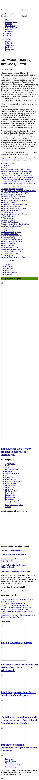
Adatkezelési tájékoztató (13, 765)
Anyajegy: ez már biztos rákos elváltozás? (15, 224)
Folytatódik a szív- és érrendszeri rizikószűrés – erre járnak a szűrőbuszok (19, 667)
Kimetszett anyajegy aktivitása (11, 236)
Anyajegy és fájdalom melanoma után (14, 204)
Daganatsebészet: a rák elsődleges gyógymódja (17, 175)
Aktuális (8, 33)
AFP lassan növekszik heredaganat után (15, 571)
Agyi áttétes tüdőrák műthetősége (13, 550)
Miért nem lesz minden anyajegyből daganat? (16, 169)
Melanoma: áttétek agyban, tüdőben (13, 257)
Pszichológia (9, 49)
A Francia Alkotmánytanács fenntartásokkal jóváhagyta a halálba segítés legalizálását (16, 608)
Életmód (8, 41)
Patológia (8, 47)
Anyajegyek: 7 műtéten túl (10, 222)
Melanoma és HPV (7, 245)
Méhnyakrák (9, 487)
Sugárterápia (9, 45)
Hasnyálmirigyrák (11, 479)
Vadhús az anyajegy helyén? (10, 198)
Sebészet (8, 39)
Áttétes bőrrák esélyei (8, 216)
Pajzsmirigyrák (10, 495)
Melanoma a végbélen (8, 243)
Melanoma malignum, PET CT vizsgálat (14, 193)
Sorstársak (8, 30)
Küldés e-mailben (11, 272)
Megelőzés (9, 20)
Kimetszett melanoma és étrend (11, 251)
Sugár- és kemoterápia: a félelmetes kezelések (16, 171)
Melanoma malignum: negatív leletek (13, 208)
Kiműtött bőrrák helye (8, 238)
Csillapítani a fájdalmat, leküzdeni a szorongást (17, 177)
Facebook (8, 266)
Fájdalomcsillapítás (11, 28)
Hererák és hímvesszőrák (13, 481)
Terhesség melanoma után (10, 247)
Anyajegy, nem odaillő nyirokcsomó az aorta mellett (18, 191)
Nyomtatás (9, 274)
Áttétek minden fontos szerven (11, 240)
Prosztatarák (9, 499)
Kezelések (8, 24)
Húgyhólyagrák (10, 483)
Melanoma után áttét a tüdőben (11, 210)
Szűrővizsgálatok (11, 22)
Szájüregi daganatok (12, 501)
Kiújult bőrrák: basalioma (9, 234)
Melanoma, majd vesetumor (10, 206)
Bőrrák (7, 466)
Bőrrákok (4, 167)
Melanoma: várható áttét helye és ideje (14, 214)
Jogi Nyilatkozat (10, 761)
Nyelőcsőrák (9, 493)
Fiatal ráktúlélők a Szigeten (16, 642)
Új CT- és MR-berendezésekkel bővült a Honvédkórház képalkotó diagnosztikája (14, 604)
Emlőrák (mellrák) (11, 469)
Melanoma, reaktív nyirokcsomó (12, 189)
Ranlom (19, 774)
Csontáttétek (9, 468)
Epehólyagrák (10, 471)
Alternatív (8, 35)
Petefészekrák (10, 497)
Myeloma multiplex (12, 491)
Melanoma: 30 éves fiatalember (11, 241)
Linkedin (8, 270)
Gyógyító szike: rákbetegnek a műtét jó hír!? (16, 173)
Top (2, 778)
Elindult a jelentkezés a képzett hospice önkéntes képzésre (18, 694)
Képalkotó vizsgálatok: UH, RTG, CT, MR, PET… (18, 181)
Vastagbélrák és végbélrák (14, 505)
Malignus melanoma (8, 220)
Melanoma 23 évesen (8, 202)
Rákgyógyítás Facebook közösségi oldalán (16, 160)
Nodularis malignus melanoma (11, 195)
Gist (6, 475)
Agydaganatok (10, 464)
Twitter (7, 265)
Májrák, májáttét (10, 485)
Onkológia (8, 43)
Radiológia (9, 51)
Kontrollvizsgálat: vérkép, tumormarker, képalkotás (18, 183)
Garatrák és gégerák (12, 473)
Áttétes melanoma (7, 218)
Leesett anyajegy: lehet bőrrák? (11, 226)
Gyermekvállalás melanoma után (12, 249)
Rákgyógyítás (19, 4)
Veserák (8, 507)
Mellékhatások (10, 26)
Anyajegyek (5, 165)
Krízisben (8, 31)
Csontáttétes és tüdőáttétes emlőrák (14, 554)
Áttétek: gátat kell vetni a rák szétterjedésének (16, 179)
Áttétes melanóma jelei (8, 212)
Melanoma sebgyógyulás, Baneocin (13, 196)
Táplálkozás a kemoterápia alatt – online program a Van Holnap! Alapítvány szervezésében (19, 720)
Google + (8, 268)
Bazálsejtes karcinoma (8, 230)
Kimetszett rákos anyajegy (10, 253)
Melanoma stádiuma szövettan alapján (14, 200)
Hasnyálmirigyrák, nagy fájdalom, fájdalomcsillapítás (13, 566)
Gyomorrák (9, 477)
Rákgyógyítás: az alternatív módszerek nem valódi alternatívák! (16, 451)
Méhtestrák (9, 489)
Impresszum (9, 759)
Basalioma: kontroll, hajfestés (11, 232)
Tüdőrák (8, 503)
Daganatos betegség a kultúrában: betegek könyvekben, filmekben (19, 747)
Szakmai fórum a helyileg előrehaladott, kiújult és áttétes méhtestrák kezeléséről (18, 616)
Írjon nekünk (9, 763)
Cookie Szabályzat (11, 767)
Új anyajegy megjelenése (9, 228)
